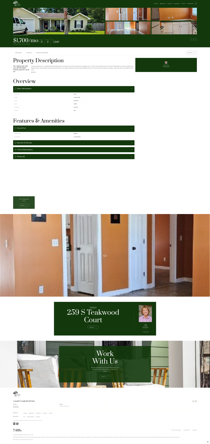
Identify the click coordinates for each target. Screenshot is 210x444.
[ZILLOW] (196, 401)
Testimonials (38, 416)
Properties (156, 3)
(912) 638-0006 (190, 3)
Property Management (30, 416)
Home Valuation (177, 3)
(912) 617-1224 (166, 65)
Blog (24, 416)
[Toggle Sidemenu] (196, 4)
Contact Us (183, 3)
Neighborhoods (163, 3)
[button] (191, 52)
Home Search (169, 3)
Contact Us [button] (51, 413)
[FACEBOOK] (193, 401)
